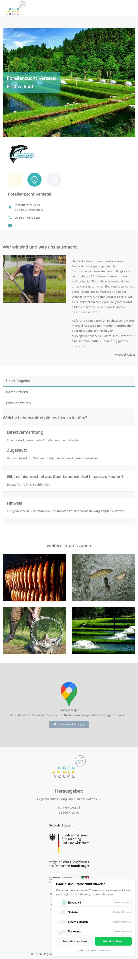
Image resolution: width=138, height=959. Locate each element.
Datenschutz (105, 950)
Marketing (74, 931)
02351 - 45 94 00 (27, 218)
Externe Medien (78, 921)
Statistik (73, 912)
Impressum (91, 950)
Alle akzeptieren (113, 941)
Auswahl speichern (74, 941)
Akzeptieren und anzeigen (69, 724)
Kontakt (80, 950)
